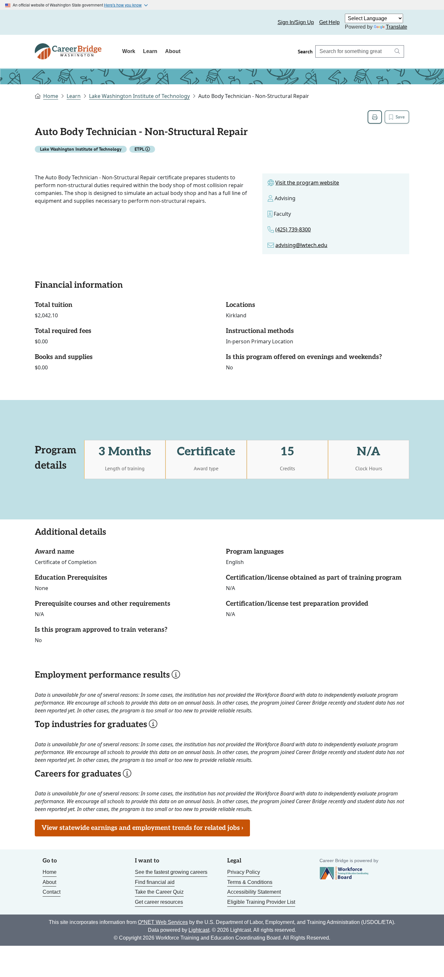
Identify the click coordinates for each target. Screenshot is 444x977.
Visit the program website (307, 182)
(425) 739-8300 (293, 229)
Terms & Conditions (249, 882)
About (172, 51)
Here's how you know (123, 4)
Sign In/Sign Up (296, 22)
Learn (150, 51)
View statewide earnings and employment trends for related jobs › (142, 828)
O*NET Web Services (163, 922)
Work (128, 51)
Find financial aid (155, 882)
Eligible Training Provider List (261, 902)
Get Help (329, 22)
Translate (396, 27)
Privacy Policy (243, 872)
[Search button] (397, 51)
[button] (147, 149)
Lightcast (199, 930)
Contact (51, 892)
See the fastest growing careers (171, 872)
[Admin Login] (47, 22)
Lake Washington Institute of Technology (139, 96)
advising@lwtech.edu (301, 245)
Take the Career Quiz (159, 892)
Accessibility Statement (254, 892)
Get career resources (159, 902)
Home (50, 96)
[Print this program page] (375, 117)
